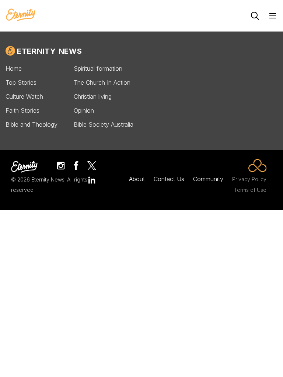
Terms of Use (250, 190)
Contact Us (169, 179)
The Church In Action (102, 82)
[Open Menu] (272, 15)
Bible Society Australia (103, 124)
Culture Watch (24, 96)
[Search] (255, 15)
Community (208, 179)
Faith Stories (22, 110)
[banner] (20, 15)
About (137, 179)
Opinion (84, 110)
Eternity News (49, 51)
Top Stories (21, 82)
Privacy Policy (249, 179)
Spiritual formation (98, 68)
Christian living (93, 96)
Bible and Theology (31, 124)
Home (14, 68)
